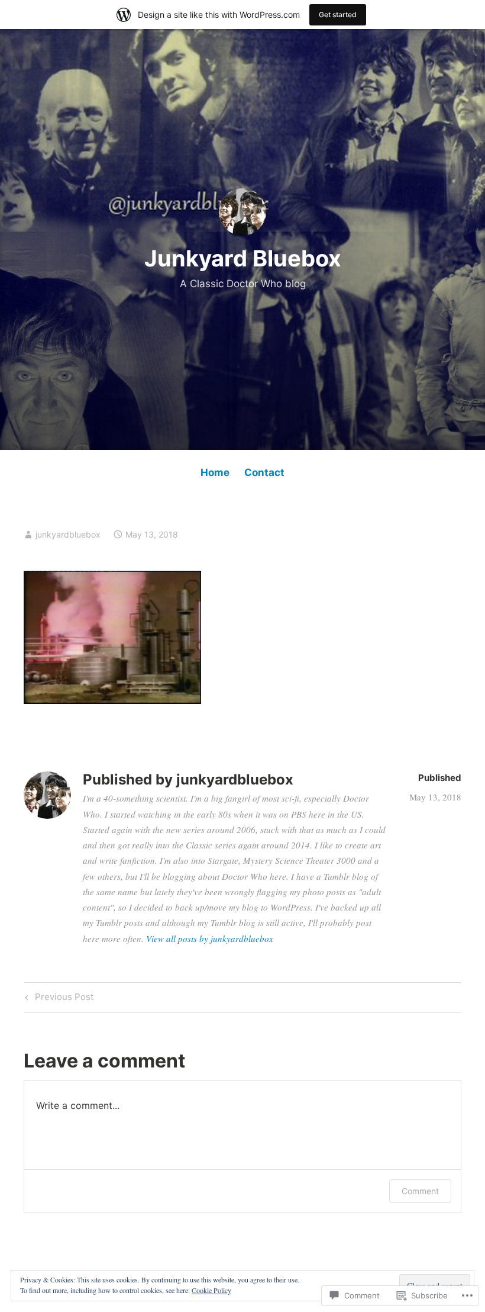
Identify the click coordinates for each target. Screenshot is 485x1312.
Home (215, 472)
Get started (338, 14)
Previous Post (57, 999)
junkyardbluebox (68, 534)
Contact (264, 472)
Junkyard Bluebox (242, 258)
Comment (420, 1191)
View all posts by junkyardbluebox (209, 938)
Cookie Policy (211, 1290)
